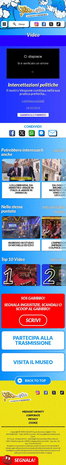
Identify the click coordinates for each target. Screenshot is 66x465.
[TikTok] (58, 24)
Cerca (22, 24)
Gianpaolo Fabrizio (33, 114)
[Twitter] (51, 24)
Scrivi (33, 320)
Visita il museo (33, 362)
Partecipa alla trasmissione (33, 340)
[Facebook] (44, 24)
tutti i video (57, 259)
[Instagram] (36, 24)
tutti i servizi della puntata (53, 209)
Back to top (35, 380)
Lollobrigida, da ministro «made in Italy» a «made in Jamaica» (21, 189)
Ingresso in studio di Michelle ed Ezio (21, 244)
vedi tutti (59, 150)
